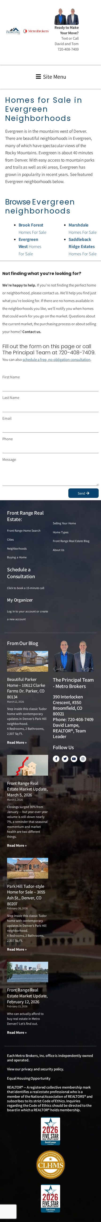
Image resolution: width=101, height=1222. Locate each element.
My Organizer (20, 600)
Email (7, 418)
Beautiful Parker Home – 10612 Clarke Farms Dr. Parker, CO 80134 (26, 688)
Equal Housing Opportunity (28, 1078)
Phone (7, 438)
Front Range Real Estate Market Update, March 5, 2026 (27, 789)
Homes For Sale (30, 246)
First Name (11, 377)
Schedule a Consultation (21, 573)
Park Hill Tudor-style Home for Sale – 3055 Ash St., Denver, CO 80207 (26, 894)
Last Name (10, 397)
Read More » (17, 742)
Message (9, 459)
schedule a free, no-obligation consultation (56, 359)
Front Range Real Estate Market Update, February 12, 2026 (27, 995)
